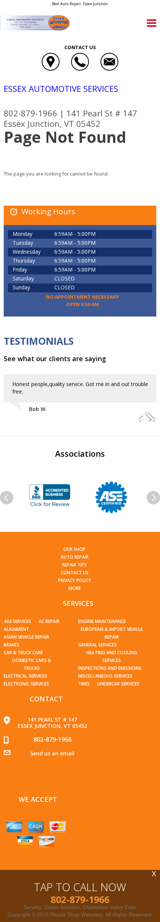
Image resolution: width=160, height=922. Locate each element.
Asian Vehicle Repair (26, 637)
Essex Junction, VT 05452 (52, 123)
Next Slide (150, 416)
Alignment (16, 629)
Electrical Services (25, 676)
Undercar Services (118, 684)
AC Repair (49, 621)
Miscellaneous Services (105, 676)
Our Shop (74, 549)
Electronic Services (26, 684)
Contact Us (75, 572)
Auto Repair (75, 557)
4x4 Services (17, 621)
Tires (84, 684)
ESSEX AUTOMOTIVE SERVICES (61, 88)
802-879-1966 (30, 113)
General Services (97, 645)
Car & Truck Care (23, 652)
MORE (74, 588)
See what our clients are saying (55, 358)
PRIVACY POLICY (74, 580)
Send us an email (52, 753)
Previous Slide (137, 416)
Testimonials (39, 341)
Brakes (11, 645)
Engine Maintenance (102, 621)
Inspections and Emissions (109, 668)
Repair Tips (74, 565)
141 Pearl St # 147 (101, 113)
